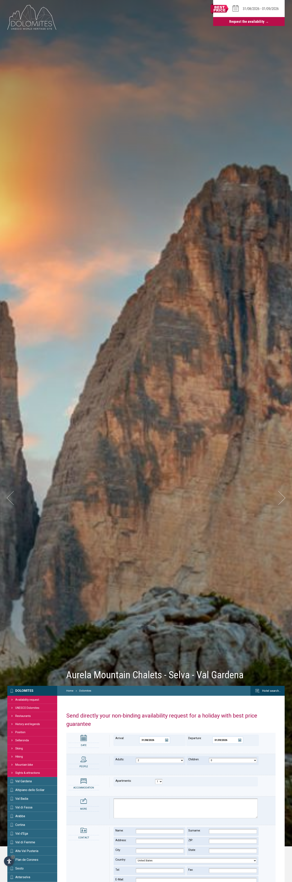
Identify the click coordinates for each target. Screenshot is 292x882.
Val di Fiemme (25, 842)
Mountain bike (24, 764)
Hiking (19, 756)
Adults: (119, 759)
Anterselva (22, 877)
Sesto (19, 868)
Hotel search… (271, 691)
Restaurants (23, 716)
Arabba (20, 816)
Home (69, 690)
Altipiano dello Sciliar (29, 790)
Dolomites (24, 691)
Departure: (195, 738)
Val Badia (21, 799)
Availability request (27, 699)
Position (20, 732)
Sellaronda (22, 740)
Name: (119, 830)
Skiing (19, 748)
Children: (193, 759)
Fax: (190, 869)
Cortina (20, 825)
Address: (121, 840)
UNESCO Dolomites (27, 707)
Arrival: (119, 738)
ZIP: (190, 840)
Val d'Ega (21, 833)
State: (192, 849)
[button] (14, 498)
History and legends (27, 724)
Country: (120, 859)
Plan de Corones (26, 860)
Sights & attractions (27, 772)
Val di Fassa (23, 807)
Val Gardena (23, 781)
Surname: (194, 830)
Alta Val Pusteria (26, 851)
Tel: (117, 869)
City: (118, 849)
